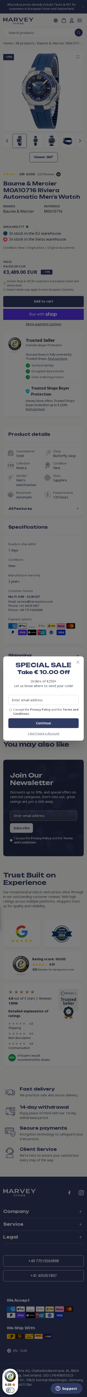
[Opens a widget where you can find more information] (66, 1389)
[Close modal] (78, 662)
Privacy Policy (40, 710)
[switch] (10, 1390)
